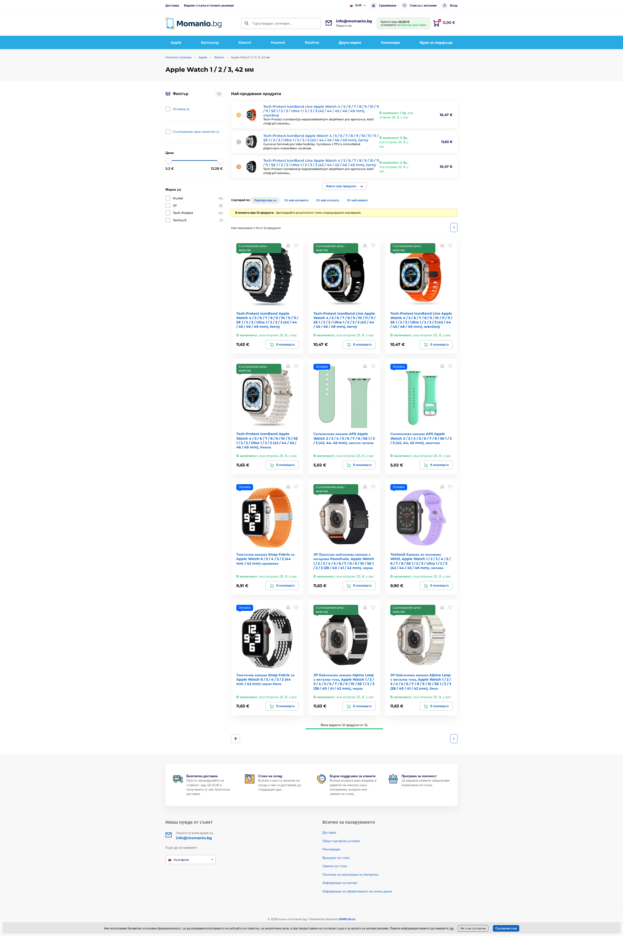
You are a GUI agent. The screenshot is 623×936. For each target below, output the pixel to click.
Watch (219, 57)
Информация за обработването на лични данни (357, 891)
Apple (203, 57)
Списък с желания (423, 5)
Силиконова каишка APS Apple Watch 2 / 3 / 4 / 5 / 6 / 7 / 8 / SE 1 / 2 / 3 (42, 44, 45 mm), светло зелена (344, 438)
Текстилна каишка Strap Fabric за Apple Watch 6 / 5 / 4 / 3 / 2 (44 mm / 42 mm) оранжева (265, 558)
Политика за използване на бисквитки (350, 874)
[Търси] (246, 23)
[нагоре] (235, 739)
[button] (344, 186)
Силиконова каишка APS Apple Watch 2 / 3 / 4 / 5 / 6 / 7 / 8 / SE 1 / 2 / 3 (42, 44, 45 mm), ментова (421, 438)
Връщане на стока (335, 858)
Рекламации (331, 849)
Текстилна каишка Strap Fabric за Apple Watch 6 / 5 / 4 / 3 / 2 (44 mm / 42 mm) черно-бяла (265, 679)
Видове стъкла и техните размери (209, 5)
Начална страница (178, 57)
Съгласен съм (506, 928)
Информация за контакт (339, 883)
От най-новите (357, 200)
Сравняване (387, 5)
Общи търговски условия (341, 841)
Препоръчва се (265, 200)
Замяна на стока (334, 866)
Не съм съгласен (473, 928)
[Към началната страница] (193, 23)
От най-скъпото (327, 200)
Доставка (172, 5)
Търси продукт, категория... (272, 23)
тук (451, 928)
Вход (454, 5)
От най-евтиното (296, 200)
